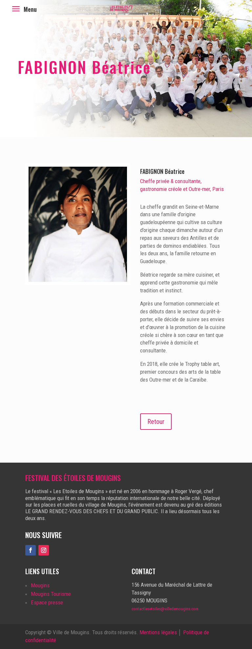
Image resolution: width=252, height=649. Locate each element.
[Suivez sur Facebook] (30, 550)
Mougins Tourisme (51, 594)
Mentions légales (158, 632)
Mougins (40, 585)
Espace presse (47, 602)
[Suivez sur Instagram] (43, 550)
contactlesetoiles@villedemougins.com (165, 608)
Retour (155, 422)
